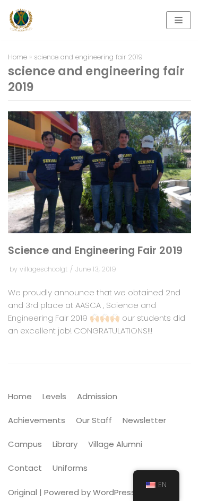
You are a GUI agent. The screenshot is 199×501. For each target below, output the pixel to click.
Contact (25, 467)
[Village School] (20, 19)
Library (65, 444)
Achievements (36, 420)
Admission (97, 396)
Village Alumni (115, 444)
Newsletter (144, 420)
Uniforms (70, 467)
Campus (25, 444)
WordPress (114, 492)
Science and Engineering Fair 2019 (95, 250)
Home (17, 56)
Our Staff (94, 420)
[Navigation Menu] (178, 20)
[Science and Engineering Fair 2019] (99, 230)
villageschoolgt (43, 269)
